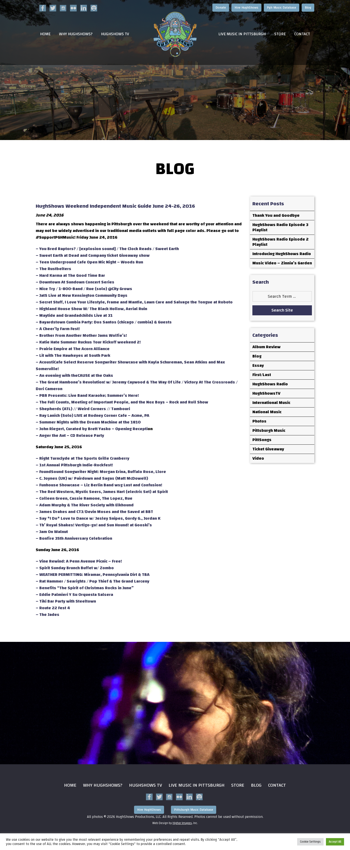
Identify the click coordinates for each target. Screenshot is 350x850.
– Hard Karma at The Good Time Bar (70, 275)
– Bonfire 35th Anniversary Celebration (74, 538)
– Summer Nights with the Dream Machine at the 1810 (88, 422)
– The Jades (47, 615)
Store (280, 34)
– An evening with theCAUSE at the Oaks (74, 375)
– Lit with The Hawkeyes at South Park (73, 355)
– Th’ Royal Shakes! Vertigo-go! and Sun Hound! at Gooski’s (94, 525)
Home (45, 34)
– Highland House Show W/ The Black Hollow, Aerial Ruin (91, 309)
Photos (259, 421)
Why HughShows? (75, 34)
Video (258, 458)
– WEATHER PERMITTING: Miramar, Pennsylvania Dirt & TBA (93, 574)
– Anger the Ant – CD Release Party (70, 435)
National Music (266, 412)
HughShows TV (115, 34)
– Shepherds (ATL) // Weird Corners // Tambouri (83, 409)
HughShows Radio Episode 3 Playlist (280, 227)
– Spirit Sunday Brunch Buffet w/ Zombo (75, 568)
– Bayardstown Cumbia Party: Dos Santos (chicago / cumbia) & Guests (104, 322)
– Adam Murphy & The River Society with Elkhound (85, 505)
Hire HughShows (246, 8)
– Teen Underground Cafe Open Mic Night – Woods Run (89, 262)
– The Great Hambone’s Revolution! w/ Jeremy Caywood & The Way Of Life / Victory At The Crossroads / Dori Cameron (137, 385)
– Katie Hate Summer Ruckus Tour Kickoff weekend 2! (88, 342)
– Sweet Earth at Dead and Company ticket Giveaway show (93, 255)
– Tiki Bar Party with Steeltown (66, 601)
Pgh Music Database (281, 8)
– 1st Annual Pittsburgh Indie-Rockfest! (74, 465)
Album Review (266, 347)
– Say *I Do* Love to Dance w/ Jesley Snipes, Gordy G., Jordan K (98, 518)
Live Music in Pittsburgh (242, 34)
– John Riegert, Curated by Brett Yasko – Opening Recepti (92, 429)
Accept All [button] (335, 842)
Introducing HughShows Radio (281, 254)
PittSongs (261, 440)
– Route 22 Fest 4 (53, 608)
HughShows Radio (270, 384)
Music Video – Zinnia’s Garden (282, 263)
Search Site (282, 310)
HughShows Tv (145, 785)
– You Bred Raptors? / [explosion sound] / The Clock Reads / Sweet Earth (107, 249)
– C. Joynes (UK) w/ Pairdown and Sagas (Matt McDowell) (92, 478)
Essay (258, 365)
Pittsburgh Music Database (193, 810)
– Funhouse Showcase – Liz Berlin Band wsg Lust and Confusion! (99, 485)
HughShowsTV (266, 393)
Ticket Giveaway (268, 449)
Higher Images (182, 823)
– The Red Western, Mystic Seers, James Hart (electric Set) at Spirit (102, 492)
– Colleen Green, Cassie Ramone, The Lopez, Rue (84, 498)
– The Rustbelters (53, 269)
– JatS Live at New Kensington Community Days (81, 295)
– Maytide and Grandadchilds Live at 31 (74, 315)
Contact (302, 34)
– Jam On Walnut (52, 532)
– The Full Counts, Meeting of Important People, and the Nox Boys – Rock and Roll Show (122, 402)
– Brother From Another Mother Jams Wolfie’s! (81, 335)
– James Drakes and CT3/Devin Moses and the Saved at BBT (94, 512)
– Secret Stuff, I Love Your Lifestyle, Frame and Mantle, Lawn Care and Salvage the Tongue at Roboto (134, 302)
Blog (308, 8)
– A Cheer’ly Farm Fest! (58, 329)
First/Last (261, 375)
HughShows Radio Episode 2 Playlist (280, 241)
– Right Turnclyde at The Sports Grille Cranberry (82, 458)
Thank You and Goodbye (276, 215)
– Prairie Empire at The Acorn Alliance (73, 349)
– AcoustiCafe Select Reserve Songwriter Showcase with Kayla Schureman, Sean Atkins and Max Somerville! (130, 365)
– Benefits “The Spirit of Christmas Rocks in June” (85, 588)
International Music (271, 403)
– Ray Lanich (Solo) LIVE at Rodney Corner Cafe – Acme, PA (92, 415)
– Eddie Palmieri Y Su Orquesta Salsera (74, 595)
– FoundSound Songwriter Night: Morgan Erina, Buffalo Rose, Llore (101, 472)
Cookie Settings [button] (310, 842)
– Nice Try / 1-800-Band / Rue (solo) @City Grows (84, 289)
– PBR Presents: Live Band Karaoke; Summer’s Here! (87, 395)
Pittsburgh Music (268, 430)
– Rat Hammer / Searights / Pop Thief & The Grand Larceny (92, 581)
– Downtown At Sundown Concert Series (75, 282)
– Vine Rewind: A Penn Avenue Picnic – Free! (79, 561)
